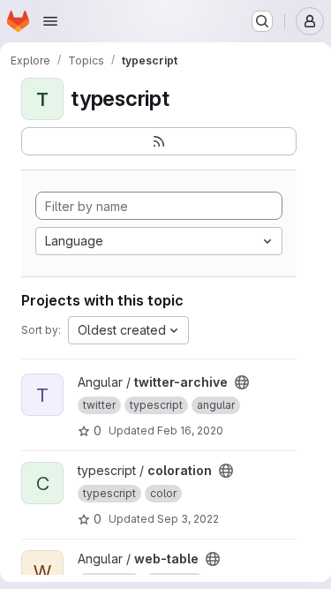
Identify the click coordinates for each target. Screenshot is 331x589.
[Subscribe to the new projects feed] (159, 141)
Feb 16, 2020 (190, 430)
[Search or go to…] (262, 21)
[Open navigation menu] (50, 21)
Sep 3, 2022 (188, 518)
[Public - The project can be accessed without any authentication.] (242, 382)
